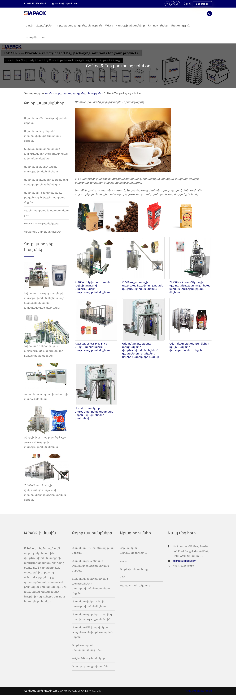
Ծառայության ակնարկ (135, 585)
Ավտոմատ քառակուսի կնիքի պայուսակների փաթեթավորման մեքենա (189, 347)
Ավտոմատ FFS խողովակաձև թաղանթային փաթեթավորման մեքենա (44, 197)
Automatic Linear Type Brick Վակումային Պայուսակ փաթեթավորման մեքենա (92, 347)
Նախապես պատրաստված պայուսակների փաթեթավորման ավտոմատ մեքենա (46, 154)
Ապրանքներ (44, 25)
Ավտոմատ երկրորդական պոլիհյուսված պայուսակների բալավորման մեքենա (43, 351)
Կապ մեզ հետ (35, 37)
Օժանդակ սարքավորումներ (42, 231)
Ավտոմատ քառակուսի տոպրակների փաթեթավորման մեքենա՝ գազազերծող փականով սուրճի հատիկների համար (140, 350)
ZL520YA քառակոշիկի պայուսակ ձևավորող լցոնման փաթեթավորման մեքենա (142, 285)
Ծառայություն (180, 25)
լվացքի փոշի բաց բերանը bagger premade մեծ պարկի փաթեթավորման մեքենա (45, 442)
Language (202, 3)
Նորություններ (158, 25)
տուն (29, 25)
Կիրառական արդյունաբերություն (79, 25)
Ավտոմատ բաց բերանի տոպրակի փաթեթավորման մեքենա (42, 136)
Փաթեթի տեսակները (130, 25)
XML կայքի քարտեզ (199, 690)
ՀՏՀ (122, 577)
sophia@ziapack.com (66, 3)
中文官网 (186, 3)
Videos (109, 25)
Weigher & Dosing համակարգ (41, 223)
